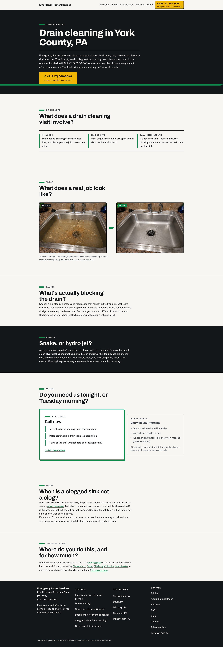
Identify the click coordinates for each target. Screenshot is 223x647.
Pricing (114, 4)
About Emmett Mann (162, 599)
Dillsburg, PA (120, 607)
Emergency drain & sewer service (88, 597)
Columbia (109, 566)
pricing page (95, 562)
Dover (90, 566)
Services (104, 4)
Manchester (121, 566)
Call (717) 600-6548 (169, 5)
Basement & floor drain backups (92, 614)
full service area (99, 570)
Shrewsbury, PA (121, 596)
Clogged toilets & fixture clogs (91, 620)
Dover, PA (118, 601)
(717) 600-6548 (47, 599)
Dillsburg (98, 566)
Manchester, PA (121, 618)
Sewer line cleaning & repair (90, 609)
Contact (155, 621)
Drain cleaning (82, 603)
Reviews (140, 4)
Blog (153, 616)
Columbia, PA (120, 613)
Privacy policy (158, 627)
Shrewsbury (79, 566)
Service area (126, 4)
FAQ (153, 610)
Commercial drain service (88, 626)
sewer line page (55, 506)
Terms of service (160, 633)
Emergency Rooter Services (55, 5)
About (149, 4)
